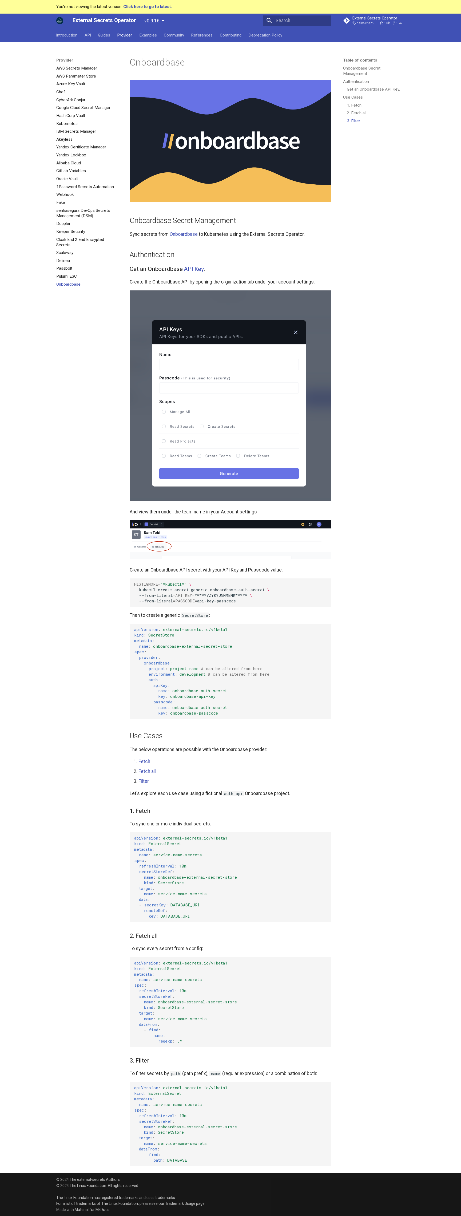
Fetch (144, 761)
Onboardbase (184, 234)
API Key (193, 269)
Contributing (230, 35)
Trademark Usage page (185, 1203)
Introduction (67, 35)
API (88, 35)
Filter (143, 781)
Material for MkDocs (92, 1209)
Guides (104, 35)
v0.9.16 (152, 20)
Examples (148, 35)
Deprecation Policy (266, 35)
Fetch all (147, 771)
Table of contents (360, 60)
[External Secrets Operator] (60, 20)
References (202, 35)
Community (174, 35)
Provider (124, 35)
